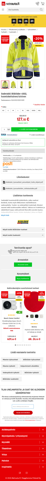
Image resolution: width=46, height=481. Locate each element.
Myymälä (6, 442)
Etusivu (4, 30)
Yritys (4, 454)
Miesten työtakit (9, 366)
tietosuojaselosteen (30, 420)
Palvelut (5, 460)
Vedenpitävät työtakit (11, 373)
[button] (3, 9)
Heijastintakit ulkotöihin (29, 366)
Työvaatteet (31, 30)
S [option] (8, 110)
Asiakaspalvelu (8, 429)
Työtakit (4, 32)
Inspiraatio (7, 466)
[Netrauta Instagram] (27, 473)
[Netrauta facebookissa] (20, 473)
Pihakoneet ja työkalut (17, 30)
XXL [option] (28, 110)
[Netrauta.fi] (10, 4)
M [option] (13, 110)
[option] (27, 316)
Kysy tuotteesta (23, 278)
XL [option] (23, 110)
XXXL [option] (34, 110)
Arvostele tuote (23, 265)
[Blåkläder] (23, 222)
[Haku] (41, 10)
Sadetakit (12, 32)
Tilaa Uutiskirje (23, 413)
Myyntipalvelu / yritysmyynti (14, 436)
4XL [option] (39, 110)
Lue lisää (5, 167)
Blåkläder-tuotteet (15, 229)
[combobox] (25, 10)
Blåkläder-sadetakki (11, 379)
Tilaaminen (6, 448)
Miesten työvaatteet (10, 360)
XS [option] (3, 110)
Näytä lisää (5, 215)
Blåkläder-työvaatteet (31, 360)
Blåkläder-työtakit (32, 373)
